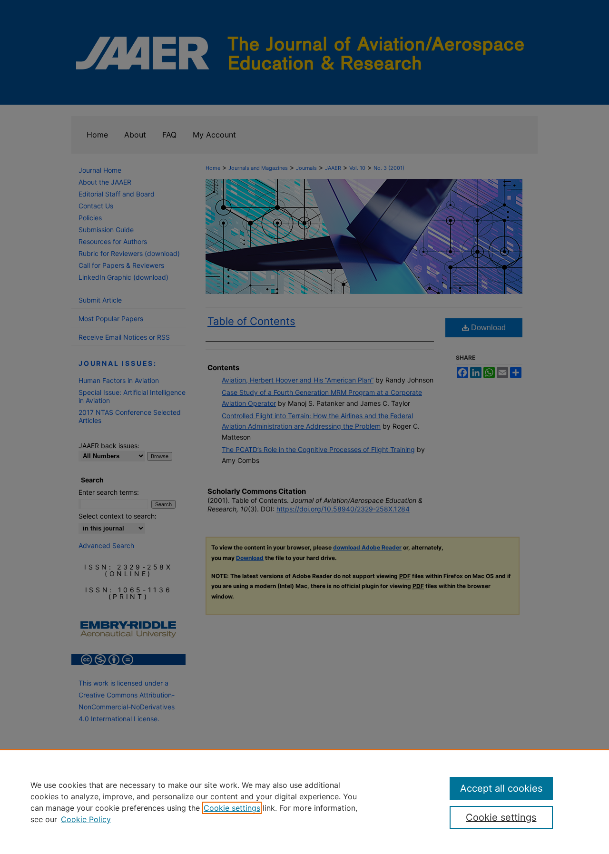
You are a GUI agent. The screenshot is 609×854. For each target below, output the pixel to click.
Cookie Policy (86, 819)
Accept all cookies (501, 788)
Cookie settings (232, 808)
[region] (304, 801)
